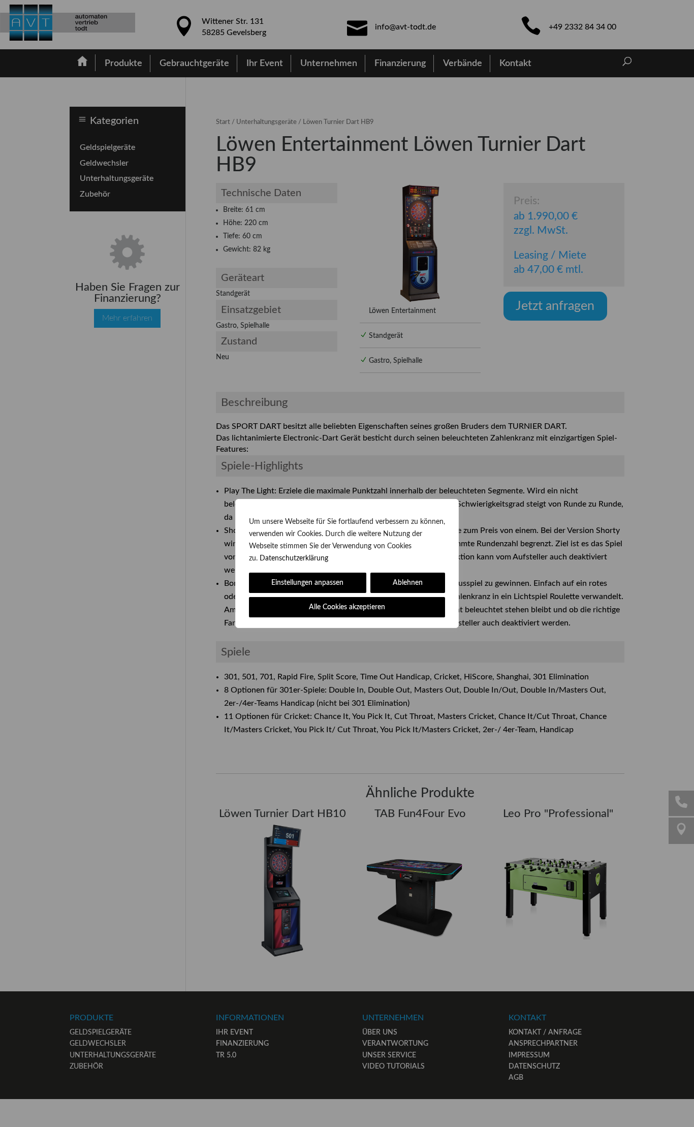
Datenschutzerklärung (294, 558)
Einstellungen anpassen (307, 582)
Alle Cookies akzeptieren (347, 607)
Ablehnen (408, 582)
